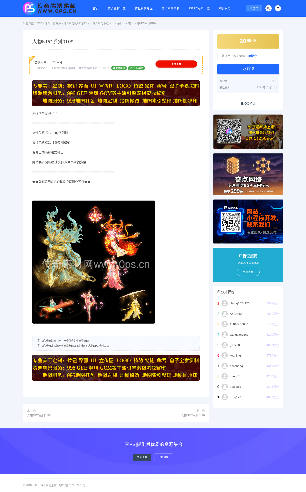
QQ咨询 (250, 103)
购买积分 (225, 8)
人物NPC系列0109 (98, 345)
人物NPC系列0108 (39, 415)
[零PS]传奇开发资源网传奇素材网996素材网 (63, 23)
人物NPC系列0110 (193, 415)
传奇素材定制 (170, 8)
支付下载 (176, 64)
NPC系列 (117, 23)
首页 (96, 8)
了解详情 (164, 457)
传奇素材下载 (117, 8)
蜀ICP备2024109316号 (72, 485)
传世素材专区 (144, 8)
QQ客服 (120, 68)
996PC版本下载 (199, 8)
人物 (128, 23)
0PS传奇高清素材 (46, 485)
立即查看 (142, 457)
